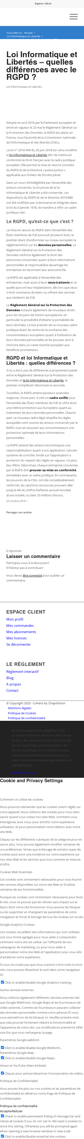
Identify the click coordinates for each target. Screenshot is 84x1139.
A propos (13, 684)
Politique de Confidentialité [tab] (19, 1081)
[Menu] (71, 16)
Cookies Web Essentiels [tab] (16, 872)
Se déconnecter (18, 644)
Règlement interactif (22, 671)
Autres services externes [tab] (17, 990)
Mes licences (16, 638)
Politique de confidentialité (18, 1106)
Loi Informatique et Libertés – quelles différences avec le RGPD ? (41, 65)
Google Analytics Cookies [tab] (17, 924)
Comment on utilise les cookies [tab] (21, 799)
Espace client (43, 3)
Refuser (17, 1111)
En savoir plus (25, 773)
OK (14, 773)
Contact (12, 690)
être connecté (32, 575)
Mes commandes (20, 625)
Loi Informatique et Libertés (24, 86)
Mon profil (14, 619)
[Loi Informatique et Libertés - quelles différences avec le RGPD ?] (36, 102)
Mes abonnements (21, 631)
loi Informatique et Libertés (28, 155)
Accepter (6, 1111)
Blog (10, 677)
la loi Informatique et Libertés (43, 380)
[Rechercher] (60, 16)
